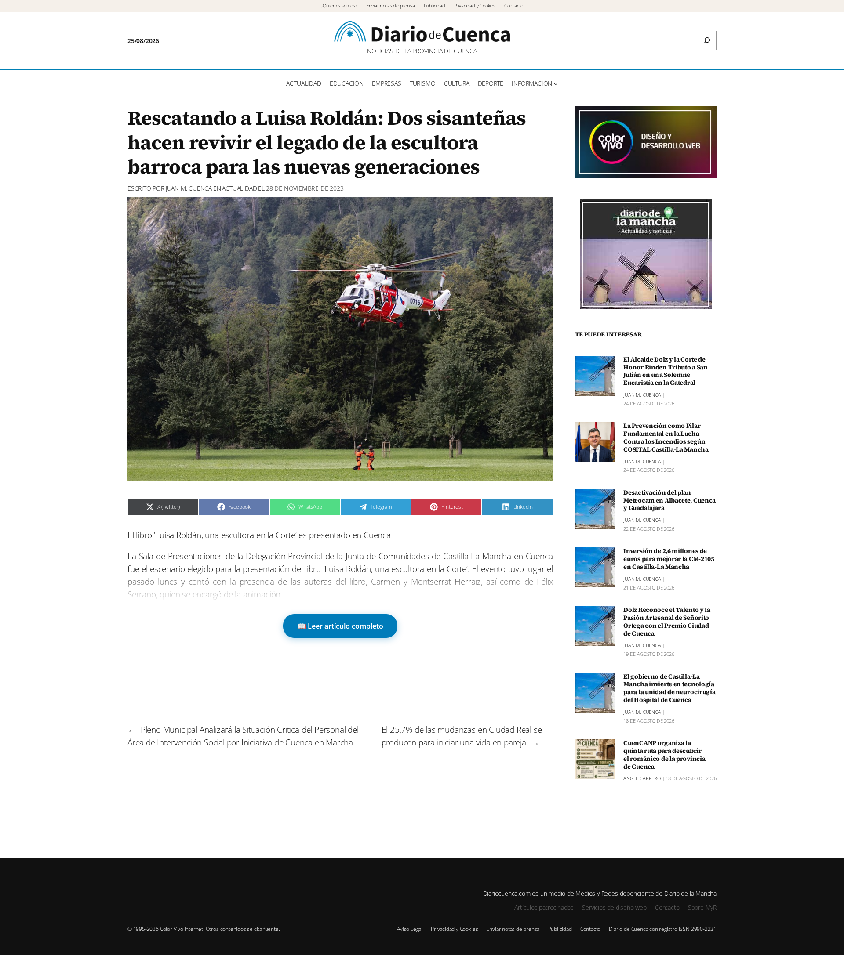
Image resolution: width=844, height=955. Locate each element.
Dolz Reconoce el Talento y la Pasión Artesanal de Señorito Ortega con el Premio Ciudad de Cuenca (666, 621)
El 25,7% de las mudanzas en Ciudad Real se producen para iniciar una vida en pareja (462, 735)
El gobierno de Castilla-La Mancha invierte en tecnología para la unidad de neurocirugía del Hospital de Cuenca (669, 688)
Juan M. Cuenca (189, 188)
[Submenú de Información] (556, 84)
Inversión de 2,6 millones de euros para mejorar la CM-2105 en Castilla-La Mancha (668, 559)
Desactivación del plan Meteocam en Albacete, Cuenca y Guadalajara (669, 501)
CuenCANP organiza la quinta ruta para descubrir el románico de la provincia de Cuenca (664, 755)
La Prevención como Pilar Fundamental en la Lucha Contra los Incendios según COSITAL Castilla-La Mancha (666, 437)
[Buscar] (706, 40)
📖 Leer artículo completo (340, 626)
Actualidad (239, 188)
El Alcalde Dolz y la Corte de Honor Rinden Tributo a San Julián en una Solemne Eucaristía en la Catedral (665, 371)
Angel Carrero (642, 778)
